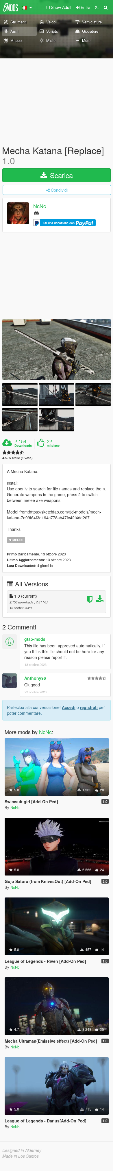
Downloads (23, 445)
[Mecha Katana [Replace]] (56, 349)
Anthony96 (35, 678)
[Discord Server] (36, 212)
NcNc (39, 206)
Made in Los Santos (20, 1156)
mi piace (53, 445)
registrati (89, 707)
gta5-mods (34, 639)
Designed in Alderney (21, 1150)
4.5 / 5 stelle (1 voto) (17, 457)
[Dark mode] (97, 7)
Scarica (60, 175)
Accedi (68, 707)
